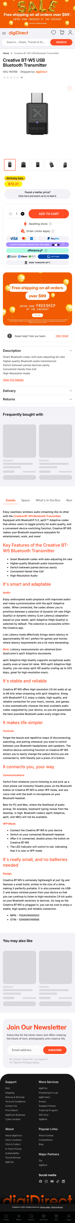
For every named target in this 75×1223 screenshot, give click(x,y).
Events (42, 1101)
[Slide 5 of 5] (65, 165)
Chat (58, 335)
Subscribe (55, 1050)
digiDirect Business (15, 1114)
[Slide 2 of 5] (23, 165)
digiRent (43, 1119)
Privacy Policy (31, 1062)
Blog (41, 1144)
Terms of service (57, 1207)
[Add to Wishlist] (70, 88)
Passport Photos (47, 1106)
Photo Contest (46, 1135)
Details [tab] (10, 500)
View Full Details (13, 379)
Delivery (9, 391)
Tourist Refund (12, 1157)
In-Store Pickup (13, 1148)
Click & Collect (12, 1144)
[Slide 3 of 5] (37, 165)
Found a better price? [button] (37, 192)
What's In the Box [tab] (48, 500)
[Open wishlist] (53, 32)
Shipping (9, 1092)
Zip (40, 1160)
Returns (9, 399)
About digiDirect (13, 1135)
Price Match (11, 1110)
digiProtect (44, 1097)
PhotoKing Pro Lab (48, 1092)
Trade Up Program (48, 1110)
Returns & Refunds (14, 1097)
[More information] (50, 223)
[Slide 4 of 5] (51, 165)
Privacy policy (45, 1207)
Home (6, 53)
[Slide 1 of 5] (10, 165)
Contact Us (11, 1106)
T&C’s (16, 1062)
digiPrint (43, 1088)
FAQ (7, 1088)
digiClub (9, 1162)
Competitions (45, 1139)
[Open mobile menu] (4, 33)
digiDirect (17, 1207)
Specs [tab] (25, 500)
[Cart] (61, 33)
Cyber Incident (12, 1119)
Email (65, 335)
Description (12, 351)
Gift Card (43, 1114)
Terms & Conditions (15, 1101)
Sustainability (12, 1153)
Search (61, 42)
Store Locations (13, 1139)
